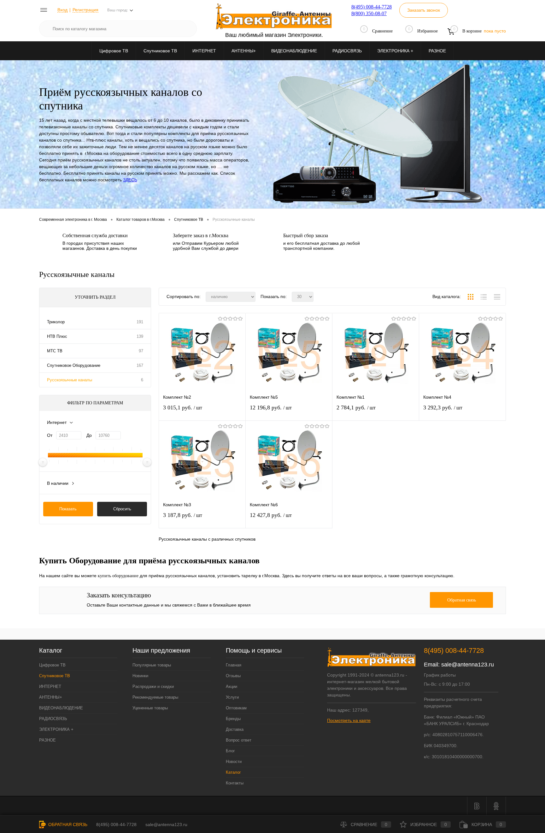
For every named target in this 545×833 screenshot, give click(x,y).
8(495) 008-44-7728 (371, 6)
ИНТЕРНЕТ (204, 50)
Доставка (234, 729)
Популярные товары (151, 665)
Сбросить (122, 509)
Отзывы (233, 675)
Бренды (233, 718)
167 (140, 365)
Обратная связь (67, 824)
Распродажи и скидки (153, 686)
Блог (230, 750)
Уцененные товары (150, 708)
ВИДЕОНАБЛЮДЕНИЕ (294, 50)
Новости (234, 761)
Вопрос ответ (238, 740)
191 (140, 322)
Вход (62, 9)
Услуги (232, 697)
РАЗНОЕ (437, 50)
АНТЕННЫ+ (243, 50)
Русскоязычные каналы (69, 380)
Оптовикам (236, 708)
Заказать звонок (423, 10)
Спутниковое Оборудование (73, 365)
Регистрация (85, 9)
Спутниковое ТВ (160, 50)
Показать (68, 509)
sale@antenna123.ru (467, 664)
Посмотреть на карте (349, 720)
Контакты (234, 783)
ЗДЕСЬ (130, 179)
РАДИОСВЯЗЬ (347, 50)
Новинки (140, 675)
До (89, 435)
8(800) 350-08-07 (369, 13)
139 (140, 336)
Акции (231, 686)
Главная (233, 665)
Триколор (56, 322)
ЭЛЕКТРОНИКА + (395, 50)
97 (141, 351)
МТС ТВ (54, 351)
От (49, 435)
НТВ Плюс (57, 336)
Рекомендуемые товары (155, 697)
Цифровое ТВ (113, 50)
